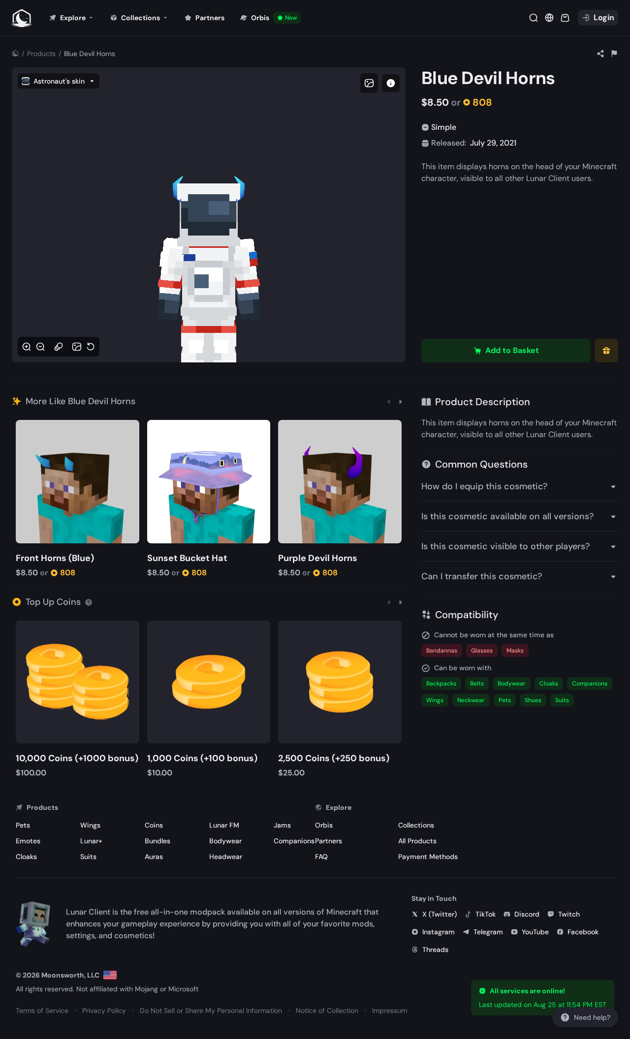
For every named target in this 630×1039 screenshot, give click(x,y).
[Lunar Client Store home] (22, 18)
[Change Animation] (58, 347)
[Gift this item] (606, 350)
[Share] (600, 54)
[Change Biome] (77, 347)
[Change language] (110, 975)
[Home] (15, 53)
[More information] (89, 602)
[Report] (614, 54)
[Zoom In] (27, 347)
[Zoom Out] (40, 347)
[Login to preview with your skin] (391, 83)
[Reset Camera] (90, 347)
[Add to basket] (25, 428)
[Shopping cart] (565, 18)
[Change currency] (549, 18)
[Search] (533, 18)
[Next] (401, 401)
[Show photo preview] (369, 83)
